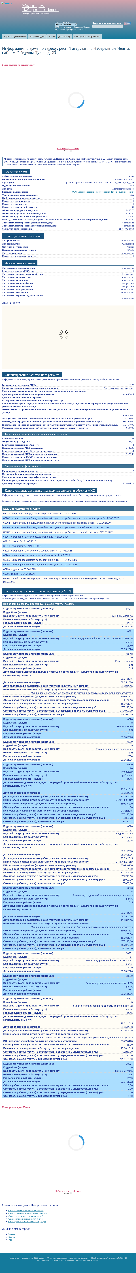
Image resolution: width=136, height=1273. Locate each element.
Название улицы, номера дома (106, 23)
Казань (11, 1236)
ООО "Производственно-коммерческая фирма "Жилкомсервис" (103, 191)
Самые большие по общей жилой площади (27, 1213)
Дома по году (64, 36)
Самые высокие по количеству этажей (25, 1216)
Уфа (10, 1239)
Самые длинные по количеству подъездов (27, 1221)
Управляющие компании (15, 36)
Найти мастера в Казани (68, 148)
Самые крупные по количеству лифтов (26, 1218)
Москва (11, 1234)
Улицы (52, 36)
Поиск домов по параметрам (87, 36)
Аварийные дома (37, 36)
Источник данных (91, 1260)
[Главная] (7, 3)
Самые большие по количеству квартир (26, 1210)
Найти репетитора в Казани (68, 1191)
